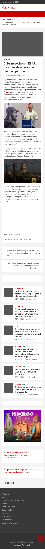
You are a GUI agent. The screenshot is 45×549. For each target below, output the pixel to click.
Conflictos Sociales (9, 507)
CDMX (17, 326)
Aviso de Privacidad (22, 545)
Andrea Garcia (19, 75)
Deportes (5, 513)
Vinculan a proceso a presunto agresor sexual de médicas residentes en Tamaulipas (23, 265)
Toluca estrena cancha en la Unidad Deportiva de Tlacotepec (27, 372)
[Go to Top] (40, 538)
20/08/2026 (19, 359)
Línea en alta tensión (10, 523)
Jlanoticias (28, 542)
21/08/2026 (19, 299)
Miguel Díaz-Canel (31, 80)
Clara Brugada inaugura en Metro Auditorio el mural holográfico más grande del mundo (28, 333)
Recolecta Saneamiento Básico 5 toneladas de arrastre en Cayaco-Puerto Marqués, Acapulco (28, 312)
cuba (10, 239)
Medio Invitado (31, 359)
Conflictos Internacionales (14, 500)
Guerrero (19, 288)
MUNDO (29, 239)
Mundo (7, 59)
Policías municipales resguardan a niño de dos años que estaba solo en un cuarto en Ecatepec (23, 253)
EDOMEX (18, 346)
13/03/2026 (8, 75)
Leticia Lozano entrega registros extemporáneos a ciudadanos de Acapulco (28, 293)
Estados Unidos (19, 239)
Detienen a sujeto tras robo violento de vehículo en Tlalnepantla (28, 389)
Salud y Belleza (8, 510)
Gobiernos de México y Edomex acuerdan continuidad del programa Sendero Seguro (27, 353)
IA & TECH (6, 516)
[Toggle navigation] (5, 14)
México (25, 346)
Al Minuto (5, 494)
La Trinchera (7, 520)
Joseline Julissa (32, 377)
